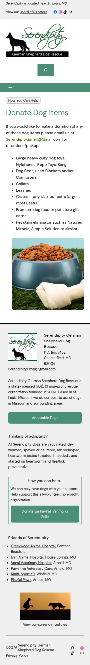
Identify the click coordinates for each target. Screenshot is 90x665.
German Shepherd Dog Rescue (37, 54)
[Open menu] (10, 87)
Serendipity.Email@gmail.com (32, 369)
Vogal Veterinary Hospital (31, 563)
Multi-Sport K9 (23, 574)
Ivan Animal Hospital (27, 557)
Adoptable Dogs (45, 418)
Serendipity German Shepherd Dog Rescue (62, 341)
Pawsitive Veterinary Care (31, 568)
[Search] (46, 70)
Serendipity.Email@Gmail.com (33, 139)
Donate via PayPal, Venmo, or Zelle (45, 514)
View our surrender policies (45, 624)
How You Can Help (23, 100)
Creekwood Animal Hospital (33, 546)
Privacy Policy (17, 655)
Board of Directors (33, 12)
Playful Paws (21, 580)
